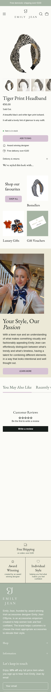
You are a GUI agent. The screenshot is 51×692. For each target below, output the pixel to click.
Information (9, 653)
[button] (40, 14)
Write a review (25, 429)
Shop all (13, 199)
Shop (5, 643)
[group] (25, 3)
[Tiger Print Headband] (9, 85)
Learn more (25, 371)
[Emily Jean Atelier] (25, 14)
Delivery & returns (11, 159)
